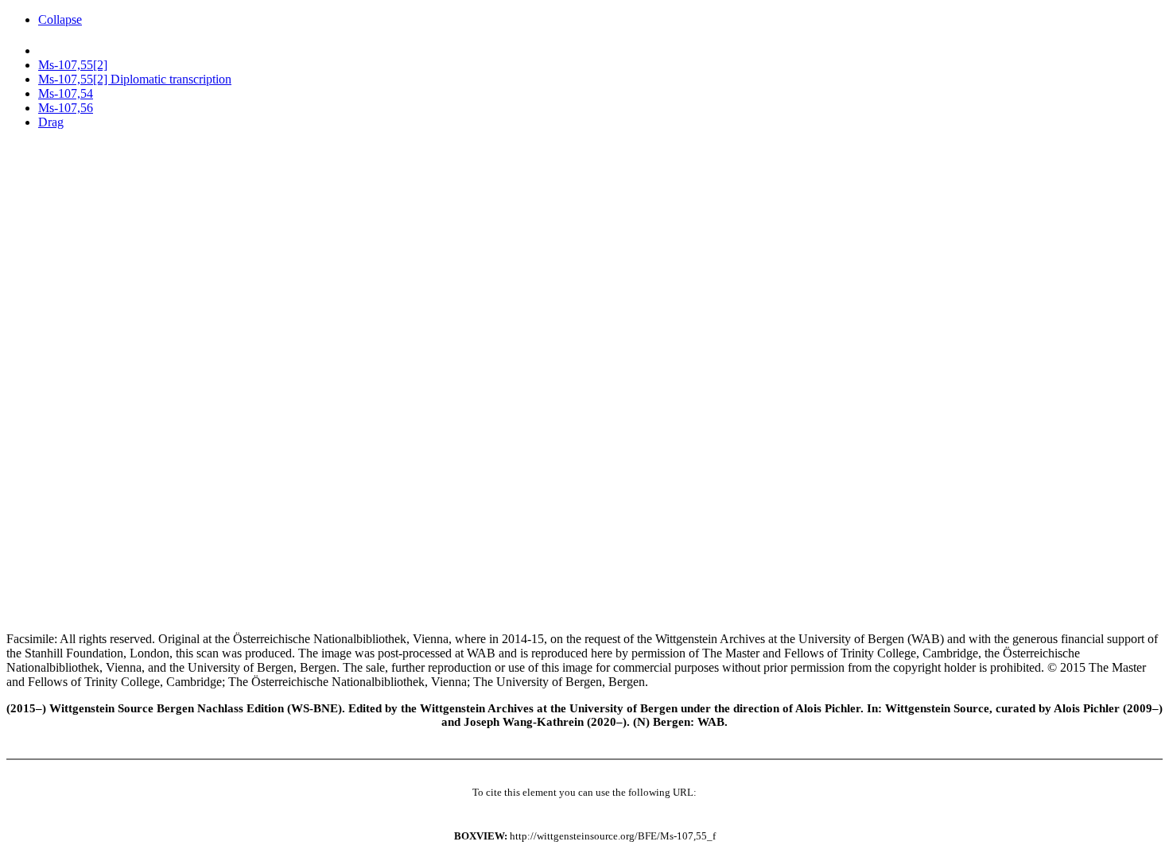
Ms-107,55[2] (72, 65)
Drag (51, 122)
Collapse (60, 19)
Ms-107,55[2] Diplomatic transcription (134, 79)
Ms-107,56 (65, 107)
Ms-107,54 (65, 93)
